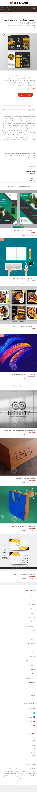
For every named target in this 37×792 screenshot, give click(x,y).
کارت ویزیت (30, 674)
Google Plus (29, 721)
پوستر (32, 639)
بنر (32, 635)
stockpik (32, 174)
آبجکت (31, 609)
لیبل (32, 687)
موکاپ (31, 695)
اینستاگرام (31, 617)
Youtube (30, 726)
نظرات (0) (30, 110)
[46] (18, 51)
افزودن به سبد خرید (25, 95)
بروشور (30, 180)
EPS (32, 596)
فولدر (32, 665)
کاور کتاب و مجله (29, 678)
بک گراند (31, 630)
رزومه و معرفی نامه (29, 648)
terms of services (28, 789)
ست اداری (31, 656)
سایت (32, 652)
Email (30, 709)
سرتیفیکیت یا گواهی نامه (27, 661)
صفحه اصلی (32, 25)
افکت (32, 613)
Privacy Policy (20, 789)
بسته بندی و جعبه (29, 626)
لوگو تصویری (30, 682)
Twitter (30, 713)
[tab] (18, 107)
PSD (27, 25)
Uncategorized (29, 604)
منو (32, 691)
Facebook (29, 717)
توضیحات (30, 107)
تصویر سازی (30, 643)
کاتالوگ (31, 669)
